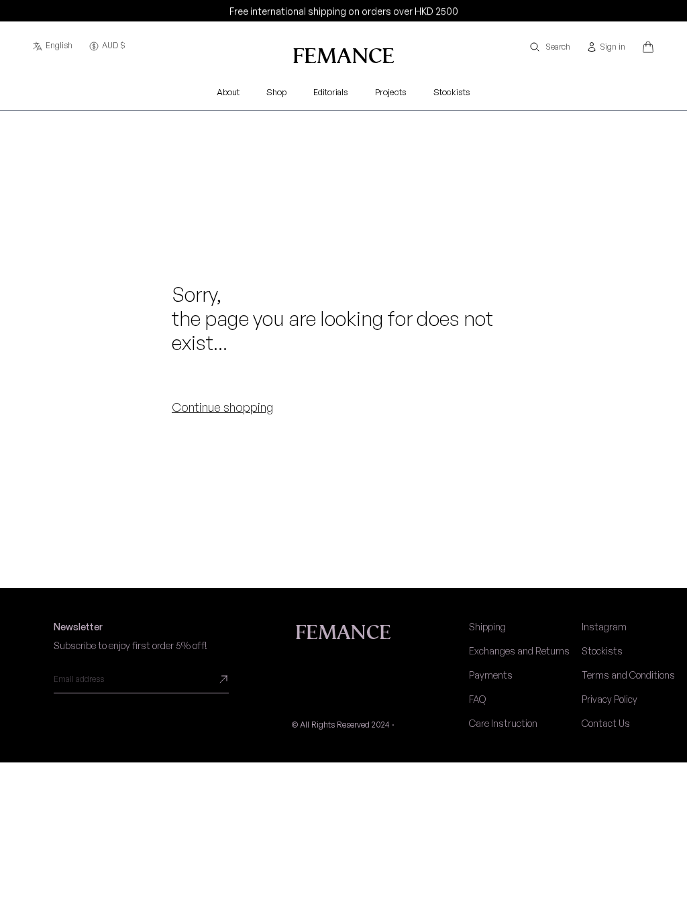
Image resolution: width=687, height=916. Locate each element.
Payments (491, 675)
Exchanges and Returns (519, 650)
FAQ (477, 699)
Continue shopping (222, 407)
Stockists (602, 650)
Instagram (604, 626)
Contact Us (606, 723)
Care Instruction (503, 723)
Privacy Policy (609, 699)
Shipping (487, 626)
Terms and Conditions (628, 675)
